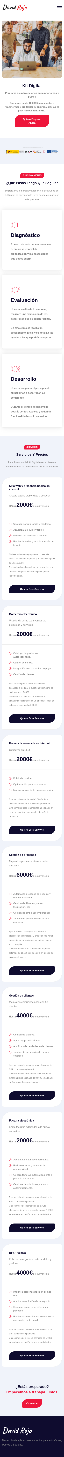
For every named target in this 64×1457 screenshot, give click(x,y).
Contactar (32, 1403)
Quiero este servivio (32, 589)
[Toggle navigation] (59, 7)
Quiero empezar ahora (32, 121)
